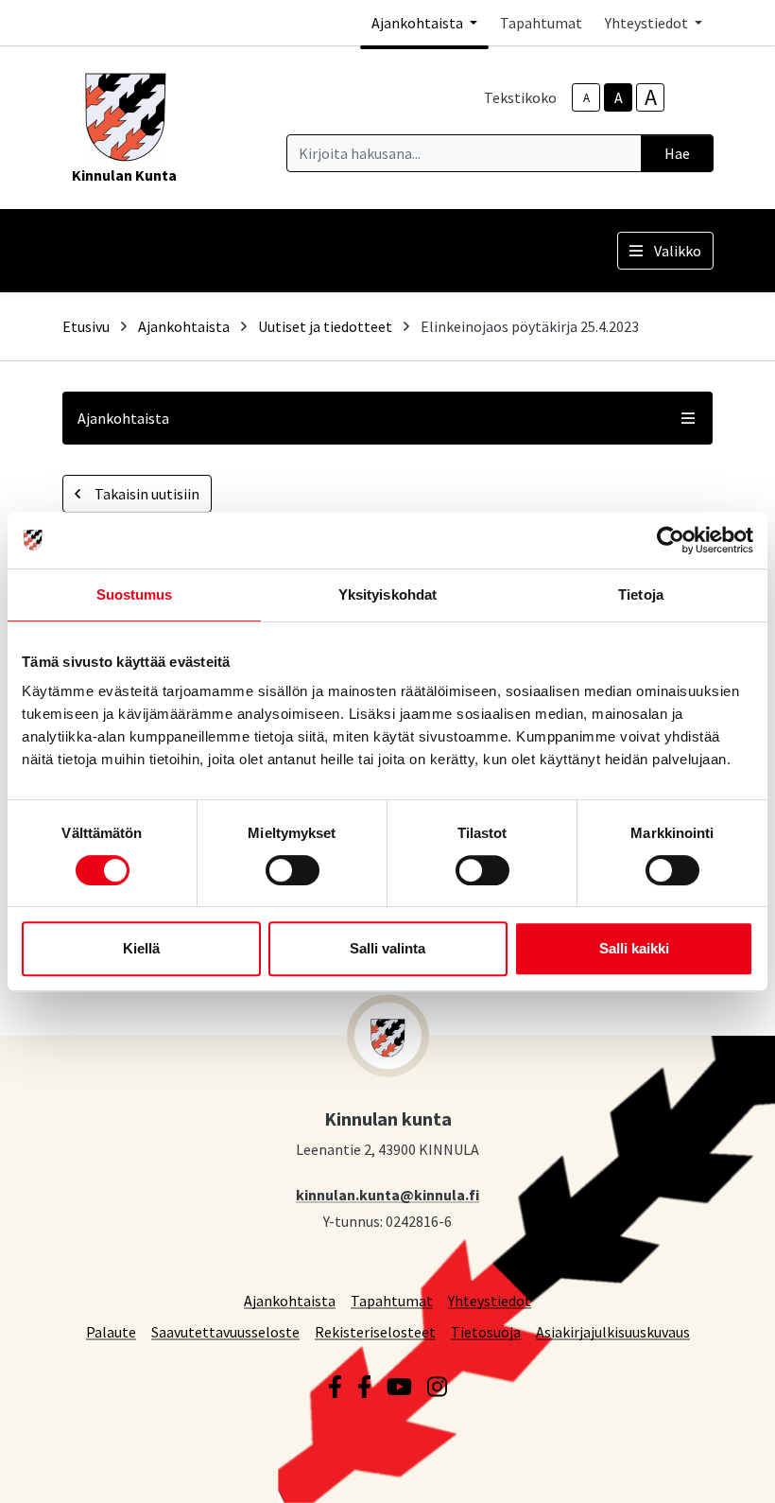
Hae (677, 153)
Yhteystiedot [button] (648, 22)
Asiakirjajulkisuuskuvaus (613, 1331)
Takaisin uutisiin (145, 493)
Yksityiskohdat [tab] (387, 594)
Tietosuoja (486, 1331)
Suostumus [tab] (134, 594)
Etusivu (86, 326)
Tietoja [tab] (640, 594)
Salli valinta (387, 948)
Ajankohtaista (184, 326)
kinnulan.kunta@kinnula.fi (387, 1194)
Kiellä (141, 948)
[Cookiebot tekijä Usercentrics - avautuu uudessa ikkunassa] (670, 540)
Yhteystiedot (489, 1300)
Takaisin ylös (706, 1468)
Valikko (677, 250)
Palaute (111, 1331)
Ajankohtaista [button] (418, 22)
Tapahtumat (541, 22)
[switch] (292, 870)
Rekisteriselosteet (375, 1331)
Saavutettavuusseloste (225, 1331)
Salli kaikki (634, 948)
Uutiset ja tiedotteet (325, 326)
